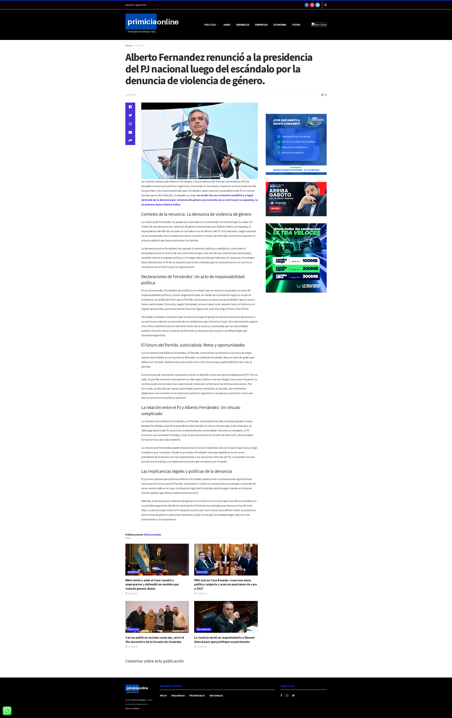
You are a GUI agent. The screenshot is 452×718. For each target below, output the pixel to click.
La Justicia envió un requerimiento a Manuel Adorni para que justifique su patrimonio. (224, 639)
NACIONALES (203, 629)
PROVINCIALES (197, 695)
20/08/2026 (133, 593)
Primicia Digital (139, 700)
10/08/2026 (202, 646)
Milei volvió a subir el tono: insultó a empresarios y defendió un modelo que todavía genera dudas (152, 584)
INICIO (163, 695)
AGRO (227, 24)
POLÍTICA (139, 45)
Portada (129, 45)
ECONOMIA (279, 24)
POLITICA (210, 24)
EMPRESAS (261, 24)
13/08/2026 (202, 593)
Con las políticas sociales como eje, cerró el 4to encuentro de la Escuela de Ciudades (154, 639)
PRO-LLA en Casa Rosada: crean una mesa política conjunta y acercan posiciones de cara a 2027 (225, 584)
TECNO (296, 24)
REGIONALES (178, 695)
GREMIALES (242, 24)
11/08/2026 (133, 646)
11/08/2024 (130, 94)
